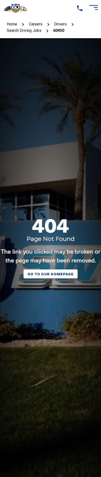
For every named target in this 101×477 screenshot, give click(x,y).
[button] (93, 8)
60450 (58, 30)
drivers (60, 24)
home (12, 24)
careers (35, 24)
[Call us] (79, 8)
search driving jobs (24, 30)
